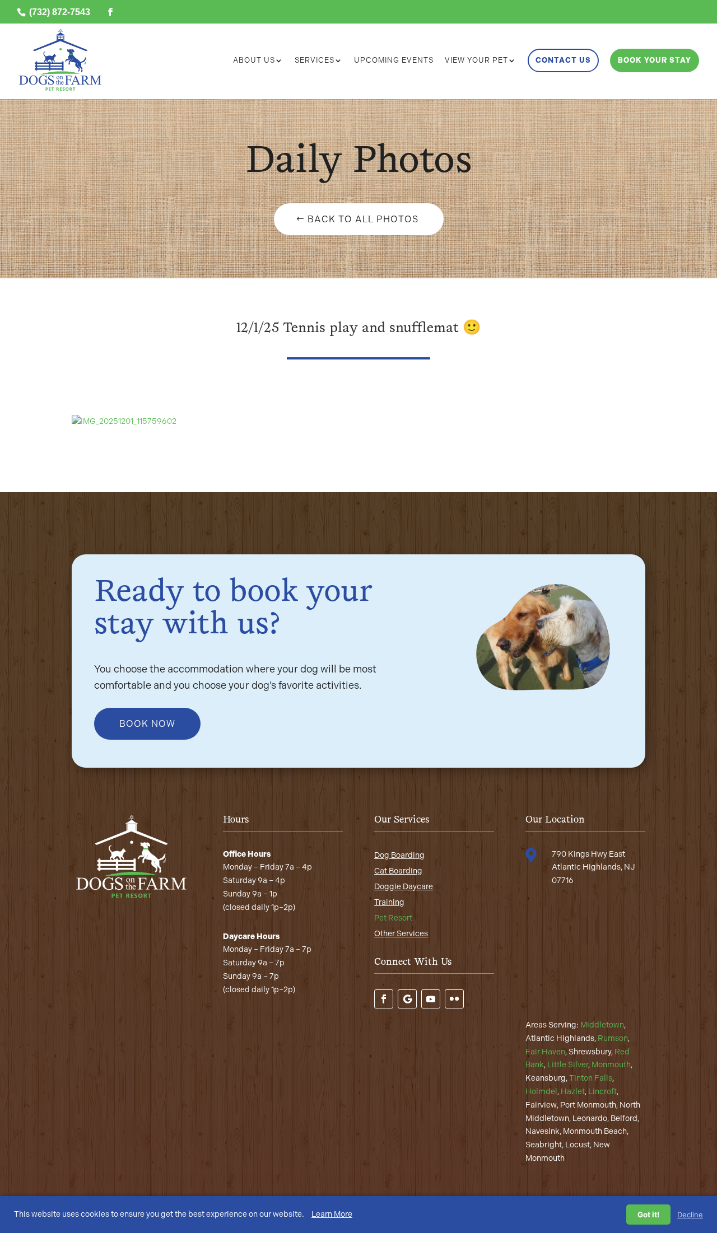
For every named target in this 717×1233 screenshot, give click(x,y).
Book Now (147, 723)
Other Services (401, 933)
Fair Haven (545, 1052)
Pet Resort (393, 918)
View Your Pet (476, 60)
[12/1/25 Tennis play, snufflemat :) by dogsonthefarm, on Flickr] (124, 421)
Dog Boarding (399, 855)
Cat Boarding (398, 871)
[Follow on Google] (407, 998)
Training (389, 902)
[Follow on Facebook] (383, 998)
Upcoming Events (394, 60)
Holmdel (541, 1091)
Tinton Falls (590, 1078)
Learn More (331, 1214)
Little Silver (567, 1064)
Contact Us (563, 60)
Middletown (602, 1025)
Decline (690, 1214)
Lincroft (602, 1091)
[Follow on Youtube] (430, 998)
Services (314, 60)
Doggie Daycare (403, 886)
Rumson (613, 1038)
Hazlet (573, 1091)
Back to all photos (363, 219)
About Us (254, 60)
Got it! (648, 1214)
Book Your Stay (654, 60)
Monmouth (611, 1064)
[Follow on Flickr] (454, 998)
